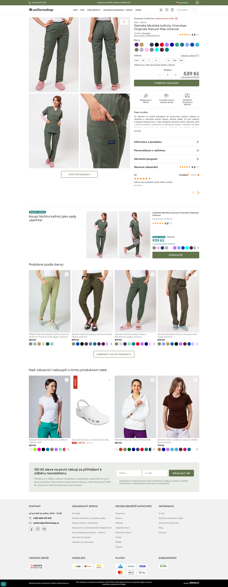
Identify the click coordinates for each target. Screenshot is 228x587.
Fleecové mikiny (123, 532)
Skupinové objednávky (114, 10)
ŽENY (136, 22)
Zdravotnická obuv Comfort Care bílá (90, 440)
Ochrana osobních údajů (171, 518)
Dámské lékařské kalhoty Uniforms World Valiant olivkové (92, 335)
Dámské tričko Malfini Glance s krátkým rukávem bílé (48, 441)
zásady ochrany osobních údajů (131, 582)
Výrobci (162, 532)
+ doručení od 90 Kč (189, 77)
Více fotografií (79, 174)
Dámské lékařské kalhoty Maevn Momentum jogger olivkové (130, 335)
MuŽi (82, 10)
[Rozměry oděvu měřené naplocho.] (198, 55)
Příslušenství (93, 10)
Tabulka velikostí (188, 55)
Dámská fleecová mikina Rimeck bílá (133, 440)
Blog (161, 527)
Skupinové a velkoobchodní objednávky (92, 527)
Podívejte (176, 255)
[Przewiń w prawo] (196, 248)
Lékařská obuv (122, 527)
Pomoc (138, 10)
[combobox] (187, 10)
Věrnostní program (81, 537)
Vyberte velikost (166, 83)
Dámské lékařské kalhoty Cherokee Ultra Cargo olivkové (177, 335)
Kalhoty (143, 22)
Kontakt (76, 513)
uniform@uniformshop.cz (46, 523)
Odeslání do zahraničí (83, 542)
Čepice (118, 547)
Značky (129, 10)
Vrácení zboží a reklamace (85, 523)
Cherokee (146, 33)
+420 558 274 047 (39, 3)
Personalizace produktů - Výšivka (88, 532)
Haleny (118, 518)
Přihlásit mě (181, 473)
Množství (167, 70)
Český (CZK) (183, 3)
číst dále (137, 131)
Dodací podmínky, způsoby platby (89, 518)
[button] (166, 142)
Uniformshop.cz (62, 583)
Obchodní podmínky (169, 523)
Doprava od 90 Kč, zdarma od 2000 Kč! (114, 2)
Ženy (75, 10)
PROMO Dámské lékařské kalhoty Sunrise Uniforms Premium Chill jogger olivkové (49, 335)
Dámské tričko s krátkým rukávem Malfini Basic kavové (178, 441)
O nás (161, 513)
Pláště (118, 542)
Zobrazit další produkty (114, 354)
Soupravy (120, 513)
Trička (118, 537)
